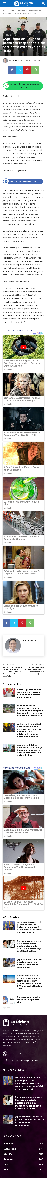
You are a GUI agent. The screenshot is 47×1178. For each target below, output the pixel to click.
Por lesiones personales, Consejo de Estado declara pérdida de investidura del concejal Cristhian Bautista (30, 946)
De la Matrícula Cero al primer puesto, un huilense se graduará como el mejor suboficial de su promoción (30, 927)
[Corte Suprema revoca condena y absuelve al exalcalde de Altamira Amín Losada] (9, 692)
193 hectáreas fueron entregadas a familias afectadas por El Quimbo (34, 670)
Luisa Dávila (16, 61)
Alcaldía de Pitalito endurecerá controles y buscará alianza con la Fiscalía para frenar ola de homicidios (29, 750)
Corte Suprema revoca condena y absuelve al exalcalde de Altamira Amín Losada (29, 693)
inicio (5, 11)
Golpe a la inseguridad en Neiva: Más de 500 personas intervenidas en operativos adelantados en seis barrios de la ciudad (29, 730)
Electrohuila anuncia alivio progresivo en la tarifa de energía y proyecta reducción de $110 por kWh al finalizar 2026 (30, 982)
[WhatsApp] (35, 70)
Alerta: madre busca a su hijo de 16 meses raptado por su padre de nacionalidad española (12, 671)
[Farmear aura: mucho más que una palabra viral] (9, 1000)
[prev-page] (4, 1009)
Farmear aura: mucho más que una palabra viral (28, 999)
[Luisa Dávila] (6, 60)
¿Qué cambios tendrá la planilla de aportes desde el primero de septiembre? (29, 963)
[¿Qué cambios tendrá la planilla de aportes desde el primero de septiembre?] (9, 962)
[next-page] (8, 1009)
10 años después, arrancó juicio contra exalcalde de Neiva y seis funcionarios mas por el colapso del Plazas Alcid (30, 710)
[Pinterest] (27, 70)
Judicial (11, 11)
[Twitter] (20, 70)
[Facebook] (12, 70)
